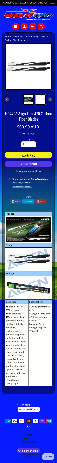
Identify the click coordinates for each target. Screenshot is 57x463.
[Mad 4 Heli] (28, 14)
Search (28, 434)
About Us (28, 438)
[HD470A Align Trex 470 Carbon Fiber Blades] (40, 99)
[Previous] (7, 99)
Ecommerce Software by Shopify (29, 457)
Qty (28, 139)
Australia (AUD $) (27, 409)
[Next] (50, 99)
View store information (22, 186)
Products (18, 36)
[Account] (24, 26)
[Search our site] (41, 26)
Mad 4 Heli (27, 454)
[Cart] (32, 26)
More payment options (28, 171)
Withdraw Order (29, 441)
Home (8, 36)
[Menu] (15, 26)
